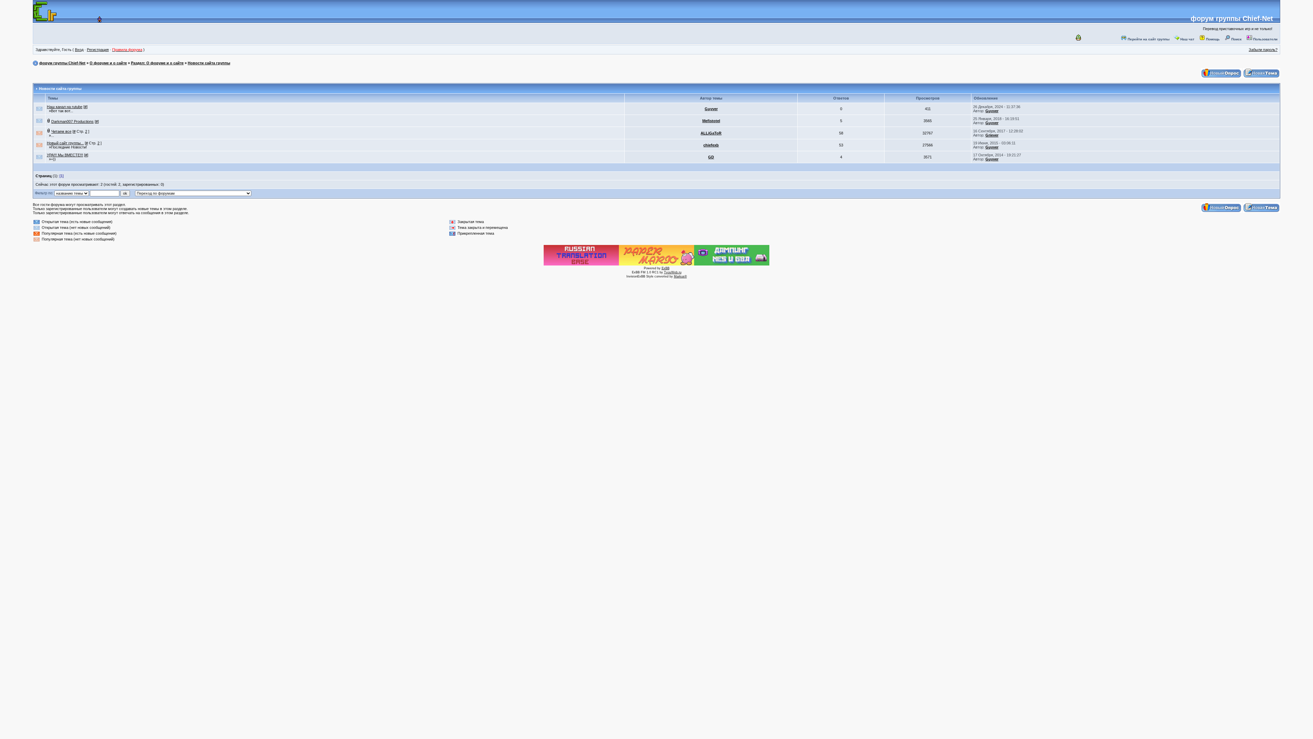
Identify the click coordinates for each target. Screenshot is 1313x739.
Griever (991, 135)
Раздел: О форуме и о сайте (157, 63)
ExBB (665, 268)
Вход (79, 50)
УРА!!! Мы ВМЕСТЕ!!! (65, 155)
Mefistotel (711, 121)
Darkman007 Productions (72, 121)
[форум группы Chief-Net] (92, 20)
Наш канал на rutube (64, 107)
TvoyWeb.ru (672, 272)
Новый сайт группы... (65, 143)
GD (711, 157)
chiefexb (711, 145)
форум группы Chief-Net (1232, 18)
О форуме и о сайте (108, 63)
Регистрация (98, 50)
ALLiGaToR (711, 133)
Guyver (711, 109)
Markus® (680, 276)
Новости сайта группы (209, 63)
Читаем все (61, 131)
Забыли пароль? (1263, 50)
